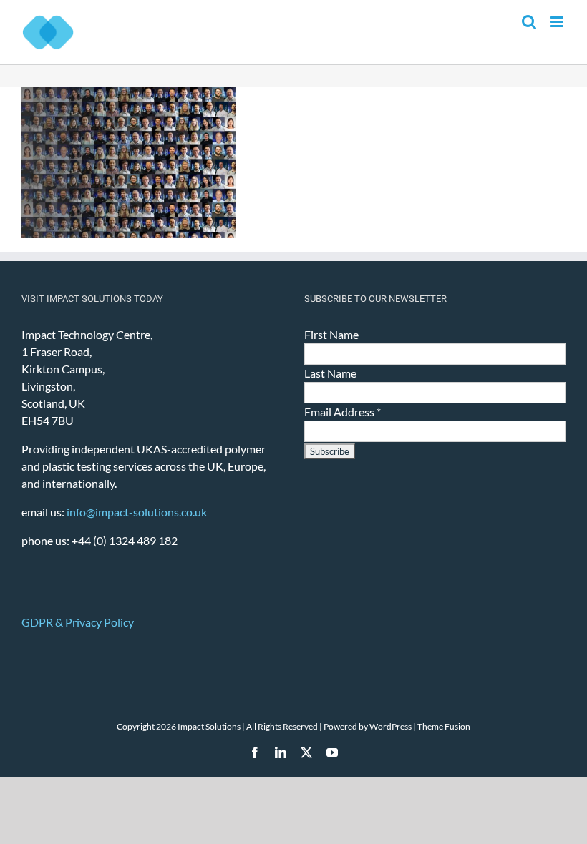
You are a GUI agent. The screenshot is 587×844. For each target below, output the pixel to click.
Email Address (342, 411)
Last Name (330, 373)
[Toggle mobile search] (529, 21)
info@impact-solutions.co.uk (137, 512)
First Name (331, 334)
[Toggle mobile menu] (558, 21)
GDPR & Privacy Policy (77, 622)
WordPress (390, 726)
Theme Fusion (443, 726)
